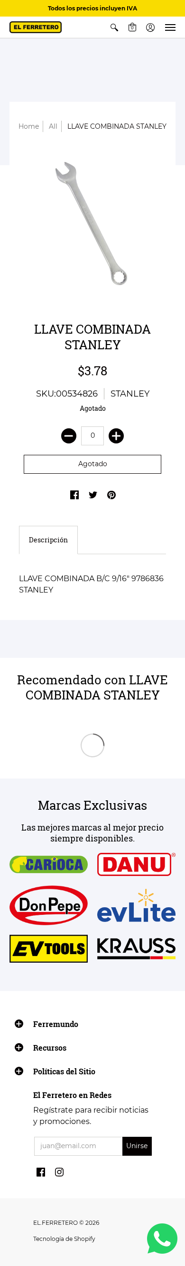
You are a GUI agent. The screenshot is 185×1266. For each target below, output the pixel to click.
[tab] (48, 540)
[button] (114, 27)
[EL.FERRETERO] (35, 27)
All (53, 126)
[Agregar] (116, 435)
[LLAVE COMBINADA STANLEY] (92, 224)
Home (28, 126)
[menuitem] (114, 27)
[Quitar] (68, 435)
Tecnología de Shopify (64, 1238)
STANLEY (130, 394)
